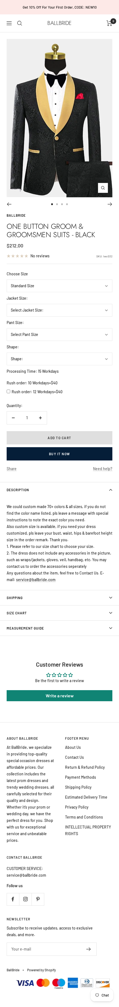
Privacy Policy (77, 807)
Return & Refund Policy (85, 767)
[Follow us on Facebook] (13, 899)
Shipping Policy (78, 787)
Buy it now (59, 454)
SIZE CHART (17, 613)
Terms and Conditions (84, 817)
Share (12, 468)
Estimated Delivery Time (86, 797)
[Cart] (109, 23)
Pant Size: (15, 322)
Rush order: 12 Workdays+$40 (37, 391)
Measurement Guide (25, 628)
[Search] (19, 23)
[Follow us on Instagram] (25, 899)
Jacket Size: (17, 298)
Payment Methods (80, 777)
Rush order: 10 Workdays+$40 (32, 382)
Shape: (13, 347)
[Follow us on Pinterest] (38, 899)
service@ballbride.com (36, 579)
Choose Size (17, 273)
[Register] (88, 949)
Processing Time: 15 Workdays (33, 371)
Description (18, 490)
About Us (73, 747)
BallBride (16, 215)
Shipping (15, 598)
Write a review (60, 695)
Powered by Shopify (41, 970)
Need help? (102, 468)
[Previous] (9, 204)
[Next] (110, 204)
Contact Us (74, 757)
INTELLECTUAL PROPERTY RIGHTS (88, 830)
